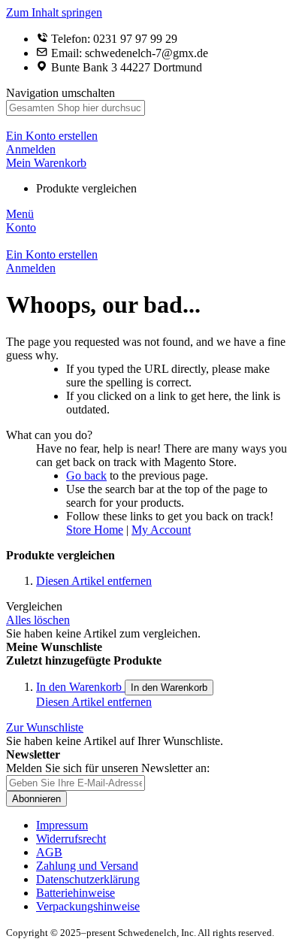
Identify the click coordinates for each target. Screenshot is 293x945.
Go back (86, 475)
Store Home (94, 529)
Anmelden (31, 149)
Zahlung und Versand (87, 865)
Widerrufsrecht (71, 838)
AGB (49, 852)
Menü (20, 213)
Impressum (62, 825)
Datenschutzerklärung (88, 879)
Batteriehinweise (75, 892)
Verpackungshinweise (88, 906)
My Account (161, 529)
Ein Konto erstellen (52, 135)
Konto (21, 227)
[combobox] (75, 108)
